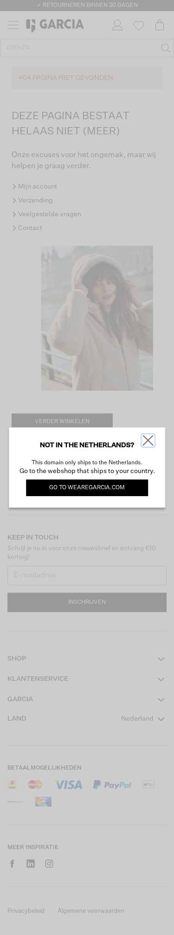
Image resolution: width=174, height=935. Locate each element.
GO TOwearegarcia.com (87, 488)
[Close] (148, 440)
